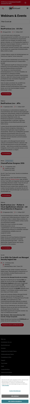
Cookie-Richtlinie (5, 385)
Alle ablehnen (15, 396)
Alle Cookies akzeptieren (15, 401)
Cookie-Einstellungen (15, 391)
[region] (15, 390)
